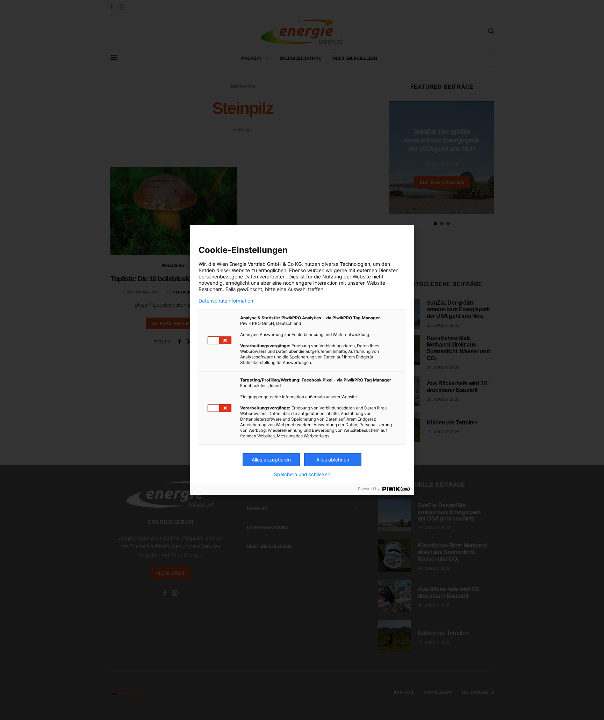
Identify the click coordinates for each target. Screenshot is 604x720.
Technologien (355, 264)
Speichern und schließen (302, 474)
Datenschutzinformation (226, 301)
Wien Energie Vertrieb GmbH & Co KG (259, 264)
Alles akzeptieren (271, 460)
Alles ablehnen (332, 460)
